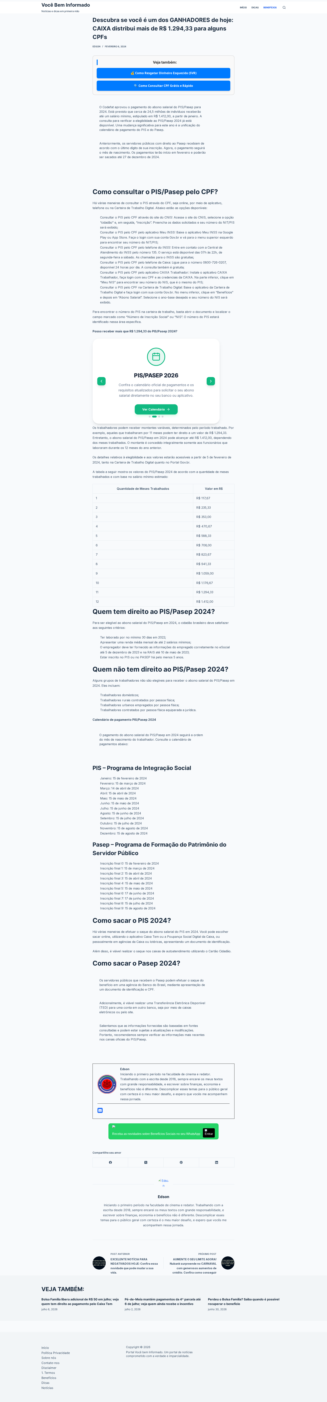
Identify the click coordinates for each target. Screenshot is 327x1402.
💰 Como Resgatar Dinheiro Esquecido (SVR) (163, 73)
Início (243, 7)
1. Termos (48, 1373)
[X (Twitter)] (146, 1162)
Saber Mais (153, 409)
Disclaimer (48, 1368)
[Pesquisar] (284, 7)
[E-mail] (100, 1111)
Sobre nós (48, 1358)
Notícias (47, 1388)
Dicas (255, 7)
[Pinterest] (181, 1162)
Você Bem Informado (65, 5)
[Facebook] (110, 1162)
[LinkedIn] (216, 1162)
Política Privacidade (55, 1353)
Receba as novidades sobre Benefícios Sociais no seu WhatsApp (162, 1133)
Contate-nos (50, 1363)
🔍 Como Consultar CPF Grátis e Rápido (163, 86)
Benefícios (270, 7)
